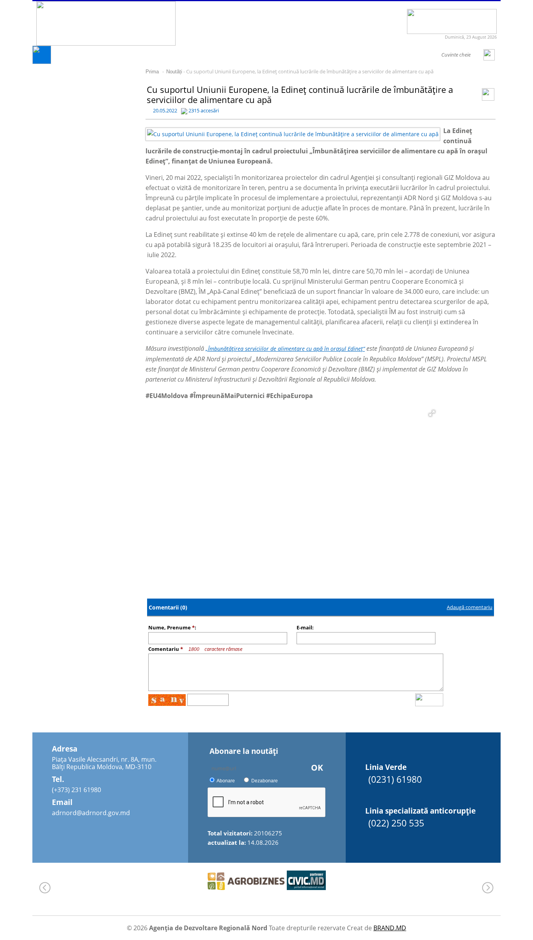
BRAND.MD (389, 928)
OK (317, 767)
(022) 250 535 (396, 823)
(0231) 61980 (395, 779)
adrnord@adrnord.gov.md (91, 813)
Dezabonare (264, 781)
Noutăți (174, 72)
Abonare (226, 781)
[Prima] (41, 62)
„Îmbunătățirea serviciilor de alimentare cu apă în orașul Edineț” (285, 348)
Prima (152, 72)
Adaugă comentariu (469, 607)
